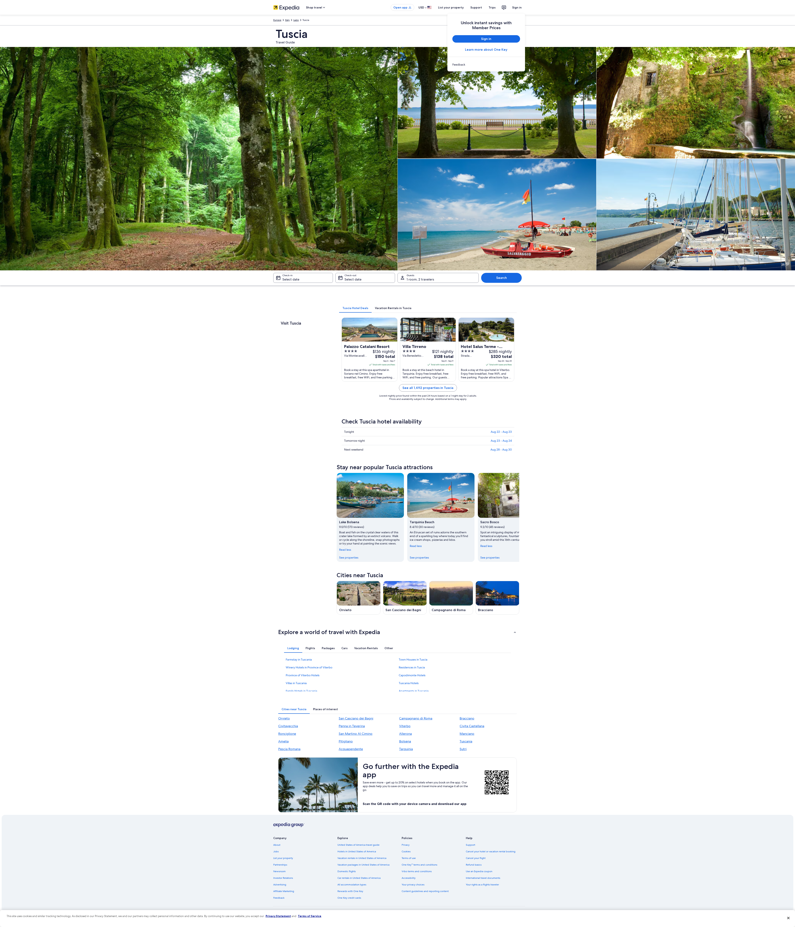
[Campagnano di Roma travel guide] (451, 598)
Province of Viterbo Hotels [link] (302, 675)
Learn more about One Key (486, 50)
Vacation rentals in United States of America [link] (361, 858)
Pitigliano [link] (346, 741)
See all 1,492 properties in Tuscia (427, 388)
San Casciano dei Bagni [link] (356, 718)
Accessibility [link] (409, 878)
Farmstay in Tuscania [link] (299, 659)
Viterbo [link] (405, 726)
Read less (345, 550)
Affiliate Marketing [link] (283, 891)
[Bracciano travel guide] (497, 598)
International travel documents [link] (483, 878)
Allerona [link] (405, 734)
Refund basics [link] (474, 864)
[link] (486, 64)
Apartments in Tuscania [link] (414, 691)
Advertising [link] (279, 884)
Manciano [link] (467, 734)
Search (501, 278)
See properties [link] (348, 557)
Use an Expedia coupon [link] (479, 871)
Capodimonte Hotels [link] (412, 675)
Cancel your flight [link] (475, 858)
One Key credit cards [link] (349, 897)
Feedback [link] (278, 897)
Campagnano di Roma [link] (415, 718)
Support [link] (470, 845)
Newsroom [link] (279, 871)
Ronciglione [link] (287, 734)
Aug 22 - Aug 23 (501, 432)
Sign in (517, 7)
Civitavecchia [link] (288, 726)
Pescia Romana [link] (289, 749)
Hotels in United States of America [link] (356, 851)
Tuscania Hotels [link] (409, 683)
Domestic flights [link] (346, 871)
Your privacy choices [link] (413, 884)
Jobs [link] (276, 851)
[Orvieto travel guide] (359, 598)
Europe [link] (277, 20)
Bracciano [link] (467, 718)
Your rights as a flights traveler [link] (482, 884)
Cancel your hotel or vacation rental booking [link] (490, 851)
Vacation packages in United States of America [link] (363, 864)
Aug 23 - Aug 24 (501, 441)
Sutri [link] (463, 749)
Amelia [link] (283, 741)
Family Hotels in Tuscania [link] (301, 691)
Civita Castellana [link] (472, 726)
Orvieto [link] (284, 718)
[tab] (355, 308)
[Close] (788, 917)
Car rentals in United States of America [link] (359, 878)
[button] (397, 632)
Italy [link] (287, 20)
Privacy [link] (406, 845)
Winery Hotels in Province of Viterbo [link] (309, 667)
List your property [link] (283, 858)
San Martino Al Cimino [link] (355, 734)
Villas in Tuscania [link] (296, 683)
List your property (451, 7)
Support (476, 7)
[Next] (519, 517)
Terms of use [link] (409, 858)
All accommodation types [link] (351, 884)
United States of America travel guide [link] (358, 845)
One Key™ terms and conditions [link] (419, 864)
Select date (290, 279)
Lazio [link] (296, 20)
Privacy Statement (278, 916)
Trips (492, 7)
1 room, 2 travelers (420, 279)
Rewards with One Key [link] (350, 891)
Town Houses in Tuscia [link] (413, 659)
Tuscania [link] (466, 741)
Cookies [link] (406, 851)
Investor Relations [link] (283, 878)
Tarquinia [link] (406, 749)
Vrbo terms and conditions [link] (417, 871)
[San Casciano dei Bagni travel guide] (405, 598)
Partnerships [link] (280, 864)
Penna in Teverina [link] (352, 726)
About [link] (276, 845)
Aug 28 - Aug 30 (501, 449)
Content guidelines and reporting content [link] (425, 891)
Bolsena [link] (405, 741)
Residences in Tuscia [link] (412, 667)
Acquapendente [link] (351, 749)
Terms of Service (309, 916)
